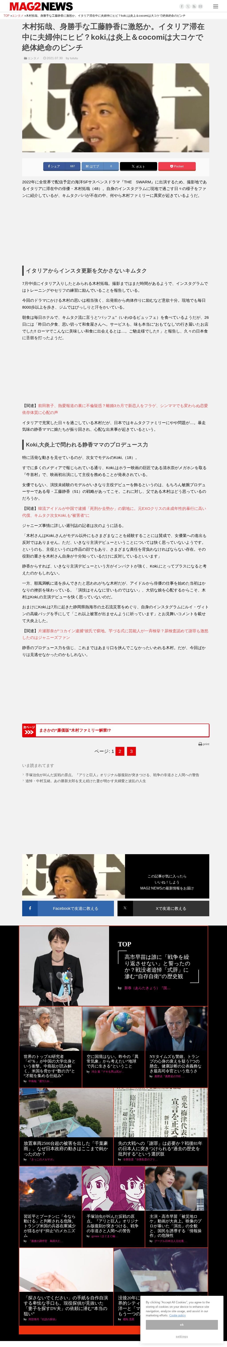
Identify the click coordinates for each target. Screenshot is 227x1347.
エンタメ (33, 58)
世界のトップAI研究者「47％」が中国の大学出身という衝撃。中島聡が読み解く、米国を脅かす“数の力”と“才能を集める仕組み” (50, 1066)
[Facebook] (181, 6)
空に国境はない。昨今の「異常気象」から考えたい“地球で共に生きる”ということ (113, 1061)
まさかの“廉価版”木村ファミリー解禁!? (75, 730)
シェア (55, 166)
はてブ (94, 166)
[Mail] (200, 6)
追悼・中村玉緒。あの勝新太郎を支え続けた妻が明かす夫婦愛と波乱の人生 (85, 781)
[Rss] (194, 6)
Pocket (178, 166)
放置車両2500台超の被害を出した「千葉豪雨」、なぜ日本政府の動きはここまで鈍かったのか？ (66, 1148)
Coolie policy (177, 1315)
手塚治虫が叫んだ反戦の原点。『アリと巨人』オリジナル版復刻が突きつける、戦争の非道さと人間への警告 (112, 775)
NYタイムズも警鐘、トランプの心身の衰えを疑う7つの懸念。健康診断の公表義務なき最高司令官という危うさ (176, 1063)
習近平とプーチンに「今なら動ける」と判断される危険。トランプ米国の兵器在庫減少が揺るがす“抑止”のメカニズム (50, 1226)
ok (182, 1324)
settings (182, 1336)
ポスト (140, 166)
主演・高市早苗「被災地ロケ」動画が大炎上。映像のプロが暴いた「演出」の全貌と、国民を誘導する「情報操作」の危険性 (176, 1226)
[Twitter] (188, 6)
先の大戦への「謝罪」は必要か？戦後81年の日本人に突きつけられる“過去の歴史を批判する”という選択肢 (160, 1148)
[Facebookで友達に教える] (68, 901)
